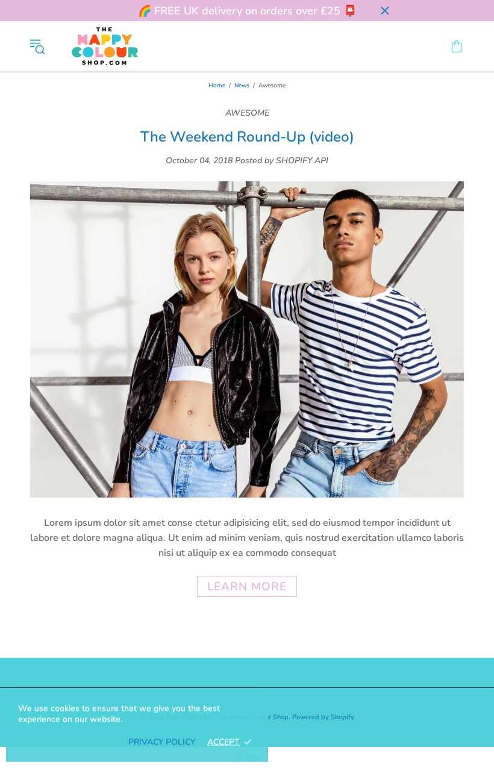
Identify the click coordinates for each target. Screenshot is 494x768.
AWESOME (247, 113)
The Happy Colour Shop (105, 46)
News (241, 85)
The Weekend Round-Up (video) (247, 137)
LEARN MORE (247, 587)
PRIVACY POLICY (161, 742)
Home (216, 85)
